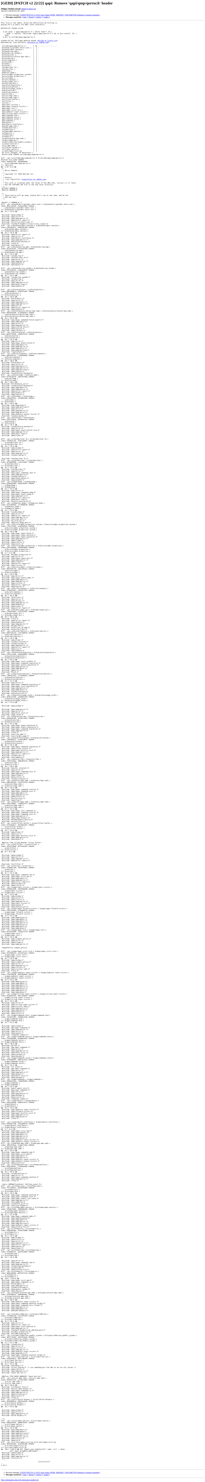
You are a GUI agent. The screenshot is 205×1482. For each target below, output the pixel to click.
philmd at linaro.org (28, 9)
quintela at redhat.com (38, 42)
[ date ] (24, 17)
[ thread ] (31, 17)
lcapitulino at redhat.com (34, 179)
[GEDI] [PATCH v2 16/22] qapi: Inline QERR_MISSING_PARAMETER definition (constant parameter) (60, 15)
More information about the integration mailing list (20, 1480)
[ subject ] (38, 17)
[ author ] (46, 17)
